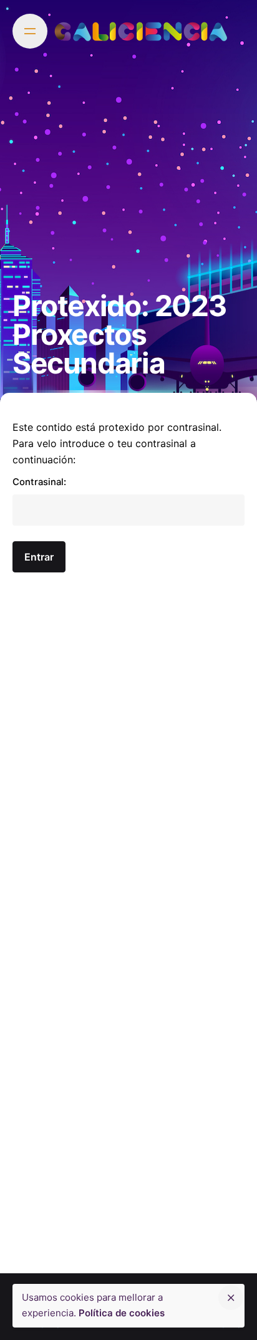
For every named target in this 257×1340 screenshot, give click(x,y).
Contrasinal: (39, 482)
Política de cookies (122, 1313)
